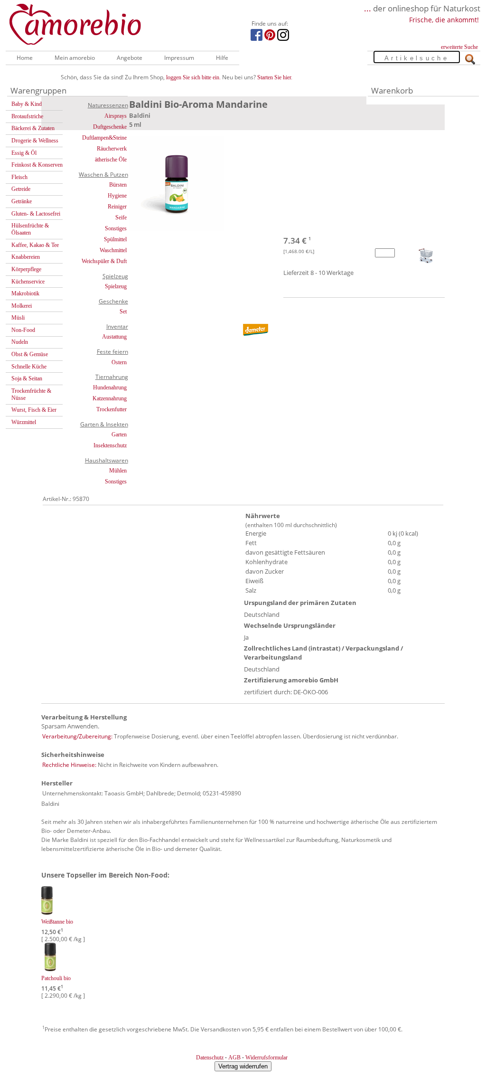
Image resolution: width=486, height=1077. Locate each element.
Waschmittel (113, 250)
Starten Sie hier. (274, 77)
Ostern (119, 362)
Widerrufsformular (266, 1057)
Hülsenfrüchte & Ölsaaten (30, 229)
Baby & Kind (26, 104)
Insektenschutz (110, 445)
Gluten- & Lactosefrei (35, 213)
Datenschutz (210, 1057)
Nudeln (19, 342)
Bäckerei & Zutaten (33, 128)
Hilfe (222, 58)
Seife (121, 217)
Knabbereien (25, 257)
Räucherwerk (112, 148)
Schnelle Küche (29, 366)
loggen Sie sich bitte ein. (193, 77)
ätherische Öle (111, 159)
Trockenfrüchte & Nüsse (31, 394)
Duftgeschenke (110, 126)
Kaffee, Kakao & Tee (35, 245)
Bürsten (118, 184)
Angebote (129, 58)
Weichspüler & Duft (104, 261)
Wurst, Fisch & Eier (33, 409)
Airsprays (115, 116)
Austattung (114, 336)
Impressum (179, 58)
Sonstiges (116, 228)
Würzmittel (23, 422)
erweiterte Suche (459, 47)
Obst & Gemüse (29, 354)
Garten (119, 434)
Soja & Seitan (26, 378)
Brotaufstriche (27, 116)
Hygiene (117, 195)
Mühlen (118, 470)
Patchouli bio (56, 978)
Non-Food (23, 330)
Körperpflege (26, 269)
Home (25, 58)
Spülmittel (115, 239)
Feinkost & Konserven (37, 164)
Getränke (21, 201)
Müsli (18, 317)
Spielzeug (116, 286)
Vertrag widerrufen (243, 1066)
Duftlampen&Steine (104, 137)
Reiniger (117, 206)
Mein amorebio (75, 58)
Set (123, 311)
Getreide (20, 189)
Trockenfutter (111, 409)
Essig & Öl (24, 153)
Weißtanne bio (57, 921)
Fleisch (19, 177)
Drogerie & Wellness (34, 140)
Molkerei (21, 305)
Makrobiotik (25, 293)
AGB (234, 1057)
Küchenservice (28, 281)
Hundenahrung (110, 387)
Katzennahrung (110, 398)
